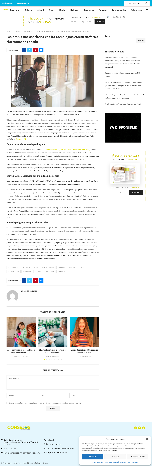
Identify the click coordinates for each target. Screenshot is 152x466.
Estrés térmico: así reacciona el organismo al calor (123, 104)
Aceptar (92, 457)
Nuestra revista (23, 3)
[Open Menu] (147, 10)
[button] (147, 439)
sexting (38, 271)
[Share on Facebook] (24, 50)
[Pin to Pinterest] (35, 50)
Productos (89, 10)
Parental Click (22, 139)
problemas (27, 271)
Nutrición (74, 10)
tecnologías (49, 271)
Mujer (51, 10)
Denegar (115, 457)
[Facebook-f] (135, 428)
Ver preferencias (138, 457)
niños (82, 267)
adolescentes (13, 267)
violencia (61, 271)
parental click (13, 271)
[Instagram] (143, 428)
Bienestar (15, 10)
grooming (61, 267)
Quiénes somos (8, 3)
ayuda (36, 267)
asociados (26, 267)
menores (72, 267)
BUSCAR (100, 21)
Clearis (45, 463)
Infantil (40, 10)
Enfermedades (119, 10)
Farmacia (103, 10)
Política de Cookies (97, 462)
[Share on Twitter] (29, 50)
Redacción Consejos (29, 291)
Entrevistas (136, 10)
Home (8, 31)
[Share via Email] (41, 50)
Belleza (28, 10)
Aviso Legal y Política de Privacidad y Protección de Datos (121, 462)
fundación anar (48, 267)
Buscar (108, 36)
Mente (62, 10)
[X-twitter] (139, 428)
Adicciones (27, 31)
